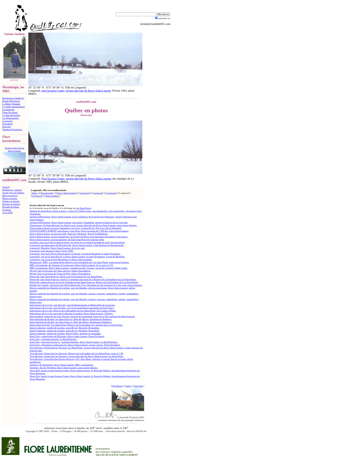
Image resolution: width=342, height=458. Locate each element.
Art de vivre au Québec (13, 192)
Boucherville (47, 193)
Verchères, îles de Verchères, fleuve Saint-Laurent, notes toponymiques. (64, 367)
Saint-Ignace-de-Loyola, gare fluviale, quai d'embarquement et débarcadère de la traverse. (72, 305)
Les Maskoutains (10, 118)
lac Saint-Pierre (83, 208)
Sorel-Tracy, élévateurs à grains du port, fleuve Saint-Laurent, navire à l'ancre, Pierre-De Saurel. (75, 345)
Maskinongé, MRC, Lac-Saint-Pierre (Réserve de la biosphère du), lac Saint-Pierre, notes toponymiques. (79, 262)
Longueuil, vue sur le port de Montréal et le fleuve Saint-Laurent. (61, 259)
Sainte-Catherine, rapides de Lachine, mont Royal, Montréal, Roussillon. (65, 327)
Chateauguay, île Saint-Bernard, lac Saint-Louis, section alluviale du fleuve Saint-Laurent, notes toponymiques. (83, 225)
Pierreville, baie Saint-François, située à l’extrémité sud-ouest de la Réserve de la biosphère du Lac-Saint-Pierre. (83, 279)
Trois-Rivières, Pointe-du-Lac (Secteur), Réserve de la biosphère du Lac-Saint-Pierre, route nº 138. (76, 353)
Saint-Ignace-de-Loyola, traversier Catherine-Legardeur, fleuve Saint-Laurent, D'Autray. (71, 313)
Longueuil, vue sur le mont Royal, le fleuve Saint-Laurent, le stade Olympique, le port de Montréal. (77, 256)
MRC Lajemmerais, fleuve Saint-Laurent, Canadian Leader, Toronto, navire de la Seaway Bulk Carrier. (79, 268)
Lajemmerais (8, 109)
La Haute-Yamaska (11, 104)
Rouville (6, 126)
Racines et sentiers (11, 204)
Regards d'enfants (10, 207)
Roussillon (7, 123)
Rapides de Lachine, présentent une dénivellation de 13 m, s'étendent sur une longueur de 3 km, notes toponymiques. (86, 285)
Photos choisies (9, 198)
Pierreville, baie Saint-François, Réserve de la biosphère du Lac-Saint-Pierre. (66, 276)
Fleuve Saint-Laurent (66, 193)
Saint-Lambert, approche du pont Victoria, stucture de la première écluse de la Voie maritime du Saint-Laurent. (82, 316)
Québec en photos (11, 201)
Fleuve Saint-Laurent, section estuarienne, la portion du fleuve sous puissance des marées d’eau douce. (79, 236)
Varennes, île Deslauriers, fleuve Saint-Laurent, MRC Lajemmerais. (62, 364)
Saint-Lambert (52, 196)
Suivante (138, 386)
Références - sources (12, 190)
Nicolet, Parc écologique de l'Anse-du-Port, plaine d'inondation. (60, 270)
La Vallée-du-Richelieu (13, 106)
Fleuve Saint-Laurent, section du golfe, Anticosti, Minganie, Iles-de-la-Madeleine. (69, 233)
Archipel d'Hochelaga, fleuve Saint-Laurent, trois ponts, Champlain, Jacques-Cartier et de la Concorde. (79, 222)
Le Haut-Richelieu (11, 115)
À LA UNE (7, 212)
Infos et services (10, 195)
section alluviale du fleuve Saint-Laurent (88, 90)
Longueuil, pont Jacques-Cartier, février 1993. (52, 251)
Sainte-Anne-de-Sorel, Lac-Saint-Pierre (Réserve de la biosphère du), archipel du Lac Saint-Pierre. (76, 325)
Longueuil (7, 121)
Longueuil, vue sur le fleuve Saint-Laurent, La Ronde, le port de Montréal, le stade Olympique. (75, 253)
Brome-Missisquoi (11, 101)
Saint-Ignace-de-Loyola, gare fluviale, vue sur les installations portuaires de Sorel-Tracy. (72, 308)
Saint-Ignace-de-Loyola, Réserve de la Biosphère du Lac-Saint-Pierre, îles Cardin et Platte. (73, 310)
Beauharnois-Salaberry (13, 98)
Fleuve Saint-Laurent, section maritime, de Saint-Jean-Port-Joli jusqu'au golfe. (67, 239)
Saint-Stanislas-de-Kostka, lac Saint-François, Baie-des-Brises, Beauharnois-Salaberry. (71, 319)
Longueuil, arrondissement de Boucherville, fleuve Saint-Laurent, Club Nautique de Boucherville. (77, 245)
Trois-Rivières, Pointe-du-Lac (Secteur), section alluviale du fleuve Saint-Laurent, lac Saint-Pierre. (77, 356)
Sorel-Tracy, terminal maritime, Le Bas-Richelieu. (53, 339)
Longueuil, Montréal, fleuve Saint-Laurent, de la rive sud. (57, 248)
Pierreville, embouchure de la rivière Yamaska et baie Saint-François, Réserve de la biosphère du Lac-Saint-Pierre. (84, 282)
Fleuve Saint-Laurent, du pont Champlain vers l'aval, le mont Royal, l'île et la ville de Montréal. (76, 228)
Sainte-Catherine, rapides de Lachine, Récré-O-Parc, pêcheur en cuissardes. (65, 333)
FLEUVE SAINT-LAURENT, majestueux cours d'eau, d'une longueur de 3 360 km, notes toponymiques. (79, 231)
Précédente (117, 386)
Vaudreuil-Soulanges (12, 129)
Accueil (6, 187)
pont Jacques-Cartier (52, 90)
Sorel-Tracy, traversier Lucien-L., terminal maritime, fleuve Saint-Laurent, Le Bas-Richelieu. (74, 342)
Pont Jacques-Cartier (52, 178)
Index (35, 193)
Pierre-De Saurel (10, 112)
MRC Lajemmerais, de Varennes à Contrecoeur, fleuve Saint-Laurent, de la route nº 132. (72, 265)
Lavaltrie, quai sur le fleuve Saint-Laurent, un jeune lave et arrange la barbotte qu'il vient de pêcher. (77, 242)
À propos (6, 209)
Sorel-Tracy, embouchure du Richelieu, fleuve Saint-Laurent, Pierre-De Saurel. (67, 336)
